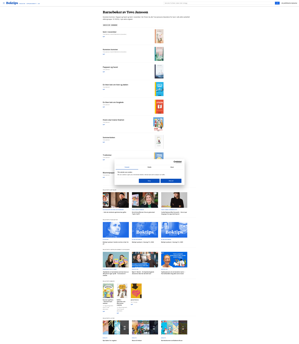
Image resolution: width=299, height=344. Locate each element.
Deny (149, 180)
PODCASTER (22, 3)
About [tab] (172, 167)
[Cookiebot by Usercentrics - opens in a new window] (175, 162)
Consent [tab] (127, 167)
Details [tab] (149, 167)
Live (39, 3)
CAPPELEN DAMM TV (31, 3)
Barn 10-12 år (106, 25)
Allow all (171, 180)
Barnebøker (114, 25)
